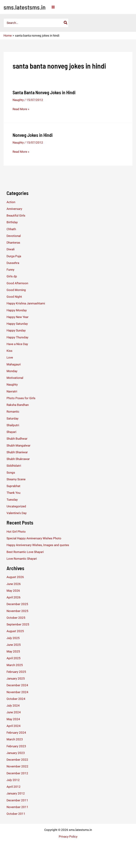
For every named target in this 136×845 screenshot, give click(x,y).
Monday (12, 371)
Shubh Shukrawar (18, 459)
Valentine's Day (17, 513)
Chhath (11, 229)
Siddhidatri (14, 465)
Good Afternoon (17, 283)
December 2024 (17, 685)
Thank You (13, 492)
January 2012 (16, 793)
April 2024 (14, 726)
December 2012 (17, 773)
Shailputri (13, 425)
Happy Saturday (17, 323)
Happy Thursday (17, 337)
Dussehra (13, 263)
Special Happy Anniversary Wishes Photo (34, 538)
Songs (11, 472)
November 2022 (17, 766)
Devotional (14, 236)
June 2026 (14, 584)
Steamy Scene (16, 479)
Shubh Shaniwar (17, 452)
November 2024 (17, 692)
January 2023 (16, 753)
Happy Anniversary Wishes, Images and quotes (38, 545)
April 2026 (14, 597)
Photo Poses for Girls (21, 398)
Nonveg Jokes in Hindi (33, 135)
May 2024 (13, 719)
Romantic (13, 411)
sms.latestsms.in (25, 7)
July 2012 (13, 780)
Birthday (12, 222)
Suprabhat (13, 486)
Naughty (18, 100)
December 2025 (17, 604)
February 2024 (16, 732)
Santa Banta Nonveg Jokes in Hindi (44, 92)
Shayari (11, 432)
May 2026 (13, 590)
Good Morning (16, 290)
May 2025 (13, 651)
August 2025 (15, 631)
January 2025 (16, 678)
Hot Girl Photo (16, 531)
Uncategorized (16, 506)
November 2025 (17, 611)
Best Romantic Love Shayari (25, 552)
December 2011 (17, 800)
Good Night (14, 296)
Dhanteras (13, 242)
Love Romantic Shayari (22, 558)
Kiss (9, 350)
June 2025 (14, 644)
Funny (10, 269)
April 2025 (14, 658)
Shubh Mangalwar (18, 445)
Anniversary (14, 209)
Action (11, 202)
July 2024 (13, 705)
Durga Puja (14, 256)
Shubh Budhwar (17, 438)
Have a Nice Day (17, 344)
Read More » (21, 109)
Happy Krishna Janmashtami (26, 303)
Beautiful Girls (16, 215)
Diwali (11, 249)
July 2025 (13, 638)
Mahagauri (14, 364)
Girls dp (12, 276)
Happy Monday (17, 310)
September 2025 (18, 624)
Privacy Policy (68, 836)
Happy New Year (18, 317)
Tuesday (12, 499)
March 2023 (15, 739)
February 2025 (16, 672)
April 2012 (14, 786)
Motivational (15, 378)
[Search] (65, 23)
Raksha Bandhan (18, 405)
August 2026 (15, 577)
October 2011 (16, 813)
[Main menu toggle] (53, 7)
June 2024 (14, 712)
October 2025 (16, 617)
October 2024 (16, 699)
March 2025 (15, 665)
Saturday (12, 418)
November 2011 (17, 807)
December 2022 (17, 759)
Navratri (12, 391)
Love (10, 357)
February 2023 (16, 746)
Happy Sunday (16, 330)
